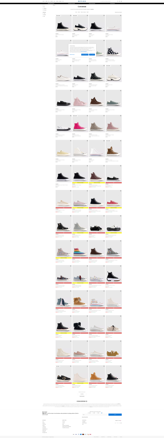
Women (46, 1)
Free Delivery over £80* (71, 3)
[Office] (82, 1)
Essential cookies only (85, 54)
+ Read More (92, 9)
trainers (119, 403)
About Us (63, 421)
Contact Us (44, 426)
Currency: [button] (117, 420)
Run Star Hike (76, 9)
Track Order (44, 424)
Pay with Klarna (112, 3)
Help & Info (44, 420)
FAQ (43, 421)
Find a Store (44, 427)
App (82, 424)
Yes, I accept (92, 54)
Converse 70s (72, 9)
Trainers (51, 1)
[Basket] (121, 1)
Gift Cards (44, 431)
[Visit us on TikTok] (121, 423)
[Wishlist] (119, 1)
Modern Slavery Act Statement (66, 426)
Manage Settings (72, 54)
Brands (60, 1)
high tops (91, 406)
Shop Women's (81, 9)
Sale (63, 1)
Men (48, 1)
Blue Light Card (45, 432)
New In (44, 1)
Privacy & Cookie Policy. (84, 51)
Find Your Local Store (92, 3)
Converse (57, 33)
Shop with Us (84, 420)
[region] (82, 50)
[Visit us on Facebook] (115, 423)
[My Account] (117, 1)
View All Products (82, 396)
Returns (44, 425)
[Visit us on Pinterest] (117, 423)
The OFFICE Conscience (65, 427)
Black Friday (44, 430)
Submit (115, 414)
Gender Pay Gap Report (65, 425)
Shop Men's (85, 9)
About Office (64, 420)
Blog (63, 424)
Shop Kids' (88, 9)
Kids (54, 1)
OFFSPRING (83, 421)
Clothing (57, 1)
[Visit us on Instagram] (119, 423)
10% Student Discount (51, 3)
